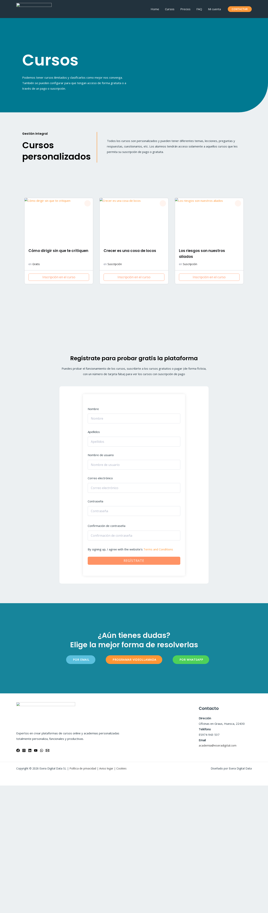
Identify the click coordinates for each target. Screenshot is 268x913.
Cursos (169, 9)
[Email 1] (47, 750)
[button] (87, 203)
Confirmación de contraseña (106, 526)
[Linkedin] (30, 750)
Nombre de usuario (101, 455)
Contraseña (95, 501)
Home (155, 9)
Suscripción (115, 264)
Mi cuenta (214, 9)
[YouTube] (35, 750)
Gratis (36, 264)
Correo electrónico (100, 478)
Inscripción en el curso (58, 277)
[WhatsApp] (41, 750)
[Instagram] (24, 750)
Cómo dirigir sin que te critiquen (58, 250)
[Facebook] (18, 750)
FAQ (199, 9)
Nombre (93, 409)
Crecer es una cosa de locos (130, 250)
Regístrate (134, 560)
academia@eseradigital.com (217, 745)
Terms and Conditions (158, 549)
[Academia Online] (34, 9)
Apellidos (94, 432)
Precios (185, 9)
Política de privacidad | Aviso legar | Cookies (98, 768)
